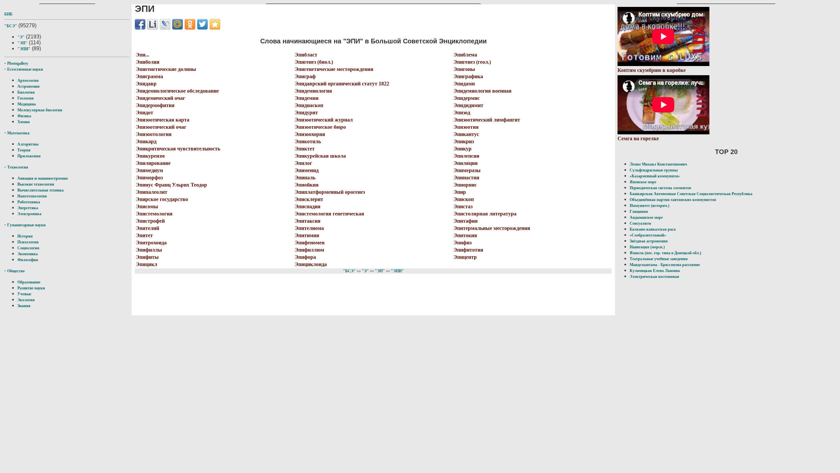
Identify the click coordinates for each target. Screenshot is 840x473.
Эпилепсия (466, 156)
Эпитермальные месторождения (491, 228)
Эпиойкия (307, 185)
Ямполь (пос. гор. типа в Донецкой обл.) (665, 253)
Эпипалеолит (151, 192)
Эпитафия (465, 221)
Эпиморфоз (149, 177)
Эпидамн (464, 83)
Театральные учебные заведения (659, 259)
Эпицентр (465, 257)
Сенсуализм (640, 223)
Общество (16, 271)
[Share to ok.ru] (190, 24)
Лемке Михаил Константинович (658, 164)
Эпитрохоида (151, 242)
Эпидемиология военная (482, 91)
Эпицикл (146, 264)
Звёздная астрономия (649, 241)
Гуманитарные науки (26, 225)
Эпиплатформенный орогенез (330, 192)
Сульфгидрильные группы (654, 170)
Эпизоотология (154, 134)
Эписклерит (309, 199)
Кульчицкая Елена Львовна (655, 270)
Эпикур (462, 148)
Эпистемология (154, 213)
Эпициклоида (311, 264)
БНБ (8, 14)
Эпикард (146, 141)
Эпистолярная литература (484, 213)
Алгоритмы (27, 144)
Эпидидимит (468, 105)
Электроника (29, 214)
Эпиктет (305, 148)
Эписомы (147, 206)
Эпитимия (307, 235)
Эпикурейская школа (320, 156)
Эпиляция (465, 163)
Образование (28, 282)
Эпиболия (147, 62)
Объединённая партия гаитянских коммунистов (673, 199)
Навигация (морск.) (647, 247)
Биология (26, 92)
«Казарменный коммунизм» (655, 176)
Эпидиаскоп (309, 105)
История (25, 236)
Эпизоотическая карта (162, 120)
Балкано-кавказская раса (653, 229)
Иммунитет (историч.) (649, 205)
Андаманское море (646, 217)
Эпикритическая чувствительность (178, 148)
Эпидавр (146, 83)
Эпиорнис (465, 185)
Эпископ (463, 199)
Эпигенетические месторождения (334, 69)
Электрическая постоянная (654, 276)
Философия (27, 260)
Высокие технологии (35, 184)
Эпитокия (465, 235)
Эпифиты (147, 257)
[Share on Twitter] (202, 24)
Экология (26, 300)
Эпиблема (465, 54)
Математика (18, 133)
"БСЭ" (10, 26)
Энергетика (27, 208)
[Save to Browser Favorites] (215, 24)
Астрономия (28, 86)
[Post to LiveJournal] (165, 24)
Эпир (459, 192)
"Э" (21, 37)
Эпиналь (305, 177)
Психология (28, 242)
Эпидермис (466, 98)
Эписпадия (308, 206)
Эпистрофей (150, 221)
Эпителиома (309, 228)
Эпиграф (305, 76)
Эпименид (307, 170)
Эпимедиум (149, 170)
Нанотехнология (32, 196)
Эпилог (303, 163)
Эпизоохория (310, 134)
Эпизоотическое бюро (320, 127)
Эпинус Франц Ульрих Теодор (171, 185)
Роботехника (28, 202)
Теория (24, 150)
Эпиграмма (149, 76)
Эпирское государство (162, 199)
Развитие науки (31, 288)
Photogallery (17, 63)
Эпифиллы (149, 250)
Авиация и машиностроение (42, 178)
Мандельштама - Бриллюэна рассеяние (665, 264)
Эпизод (461, 112)
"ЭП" (22, 43)
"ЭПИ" (24, 49)
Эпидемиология (313, 91)
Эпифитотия (468, 250)
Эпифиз (462, 242)
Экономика (27, 254)
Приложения (29, 156)
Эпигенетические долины (166, 69)
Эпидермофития (155, 105)
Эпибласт (306, 54)
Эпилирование (153, 163)
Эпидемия (307, 98)
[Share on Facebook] (140, 24)
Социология (28, 248)
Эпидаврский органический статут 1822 (342, 83)
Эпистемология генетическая (329, 213)
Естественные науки (25, 69)
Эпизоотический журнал (324, 120)
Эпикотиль (308, 141)
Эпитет (144, 235)
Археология (28, 80)
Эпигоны (464, 69)
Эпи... (142, 54)
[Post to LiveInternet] (152, 24)
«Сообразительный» (648, 235)
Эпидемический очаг (160, 98)
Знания (24, 306)
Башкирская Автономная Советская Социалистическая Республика (691, 193)
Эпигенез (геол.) (472, 62)
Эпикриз (463, 141)
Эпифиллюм (309, 250)
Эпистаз (462, 206)
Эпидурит (306, 112)
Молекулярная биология (39, 110)
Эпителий (147, 228)
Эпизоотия (466, 127)
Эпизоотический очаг (161, 127)
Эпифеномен (310, 242)
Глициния (639, 211)
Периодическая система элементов (660, 188)
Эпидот (144, 112)
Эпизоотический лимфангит (486, 120)
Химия (23, 122)
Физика (24, 116)
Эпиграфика (468, 76)
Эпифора (305, 257)
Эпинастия (466, 177)
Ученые (24, 294)
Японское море (643, 182)
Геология (25, 98)
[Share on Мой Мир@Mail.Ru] (177, 24)
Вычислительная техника (40, 190)
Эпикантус (466, 134)
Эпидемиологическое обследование (177, 91)
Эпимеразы (467, 170)
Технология (17, 167)
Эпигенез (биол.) (314, 62)
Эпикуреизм (150, 156)
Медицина (26, 104)
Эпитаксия (308, 221)
